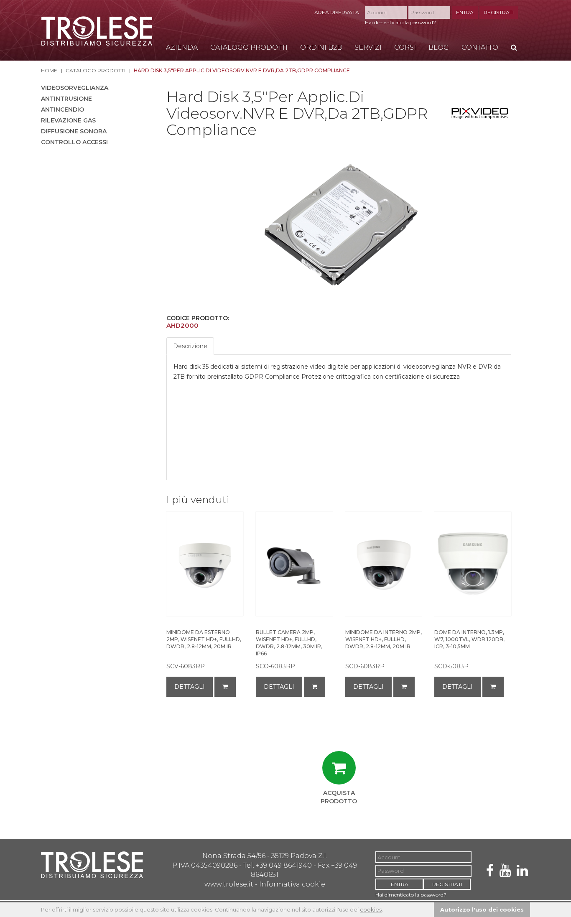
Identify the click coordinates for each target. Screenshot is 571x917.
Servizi (368, 47)
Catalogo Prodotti (249, 47)
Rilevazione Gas (68, 120)
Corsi (405, 47)
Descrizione (190, 346)
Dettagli (189, 686)
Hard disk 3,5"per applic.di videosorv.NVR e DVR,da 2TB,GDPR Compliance (242, 70)
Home (49, 70)
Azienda (182, 47)
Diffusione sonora (74, 131)
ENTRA (465, 12)
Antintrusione (66, 98)
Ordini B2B (321, 47)
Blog (438, 47)
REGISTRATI (499, 12)
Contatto (479, 47)
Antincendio (62, 109)
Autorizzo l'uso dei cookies (482, 909)
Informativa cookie (292, 884)
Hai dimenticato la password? (400, 22)
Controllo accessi (74, 142)
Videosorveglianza (74, 87)
